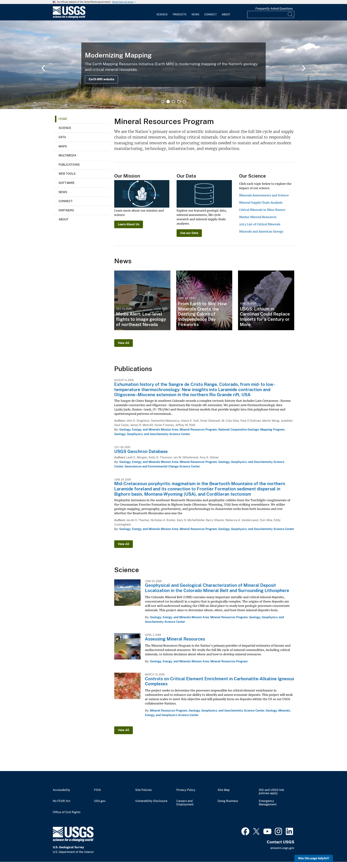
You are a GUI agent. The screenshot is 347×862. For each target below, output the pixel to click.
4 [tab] (179, 101)
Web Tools (67, 173)
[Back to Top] (334, 849)
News (195, 14)
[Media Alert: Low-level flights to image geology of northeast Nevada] (142, 300)
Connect (210, 14)
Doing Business (228, 801)
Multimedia (67, 155)
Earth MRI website (101, 79)
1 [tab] (162, 101)
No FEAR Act (61, 801)
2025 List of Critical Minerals (259, 224)
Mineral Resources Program (198, 429)
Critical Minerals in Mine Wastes (262, 210)
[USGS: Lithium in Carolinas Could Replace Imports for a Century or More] (266, 300)
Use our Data (189, 233)
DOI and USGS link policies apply (271, 791)
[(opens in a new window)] (245, 831)
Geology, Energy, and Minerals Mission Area (148, 429)
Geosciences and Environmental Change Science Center (162, 466)
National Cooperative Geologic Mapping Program (251, 429)
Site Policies (143, 790)
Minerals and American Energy (261, 231)
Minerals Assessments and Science (264, 195)
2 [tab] (168, 101)
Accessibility (61, 790)
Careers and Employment (185, 802)
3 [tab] (173, 101)
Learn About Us (128, 224)
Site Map (224, 790)
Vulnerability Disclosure (151, 801)
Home (63, 119)
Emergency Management (268, 802)
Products (179, 14)
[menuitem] (162, 12)
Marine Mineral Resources (258, 217)
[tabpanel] (173, 64)
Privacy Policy (185, 790)
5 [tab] (184, 101)
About (226, 14)
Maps (63, 146)
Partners (66, 210)
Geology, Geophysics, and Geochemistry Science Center (152, 434)
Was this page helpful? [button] (313, 858)
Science (162, 14)
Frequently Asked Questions (274, 8)
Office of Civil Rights (66, 812)
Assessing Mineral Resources (175, 638)
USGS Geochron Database (141, 451)
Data (62, 137)
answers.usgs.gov (282, 848)
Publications (69, 164)
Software (67, 183)
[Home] (69, 17)
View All (123, 343)
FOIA (97, 790)
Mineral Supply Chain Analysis (260, 202)
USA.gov (100, 801)
